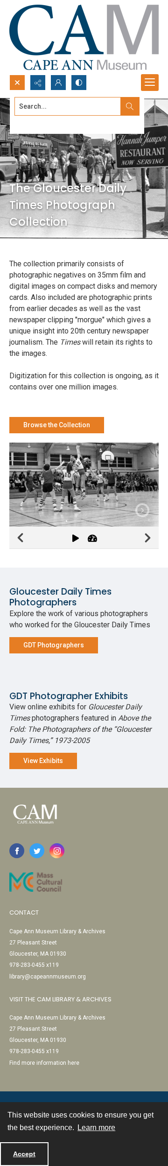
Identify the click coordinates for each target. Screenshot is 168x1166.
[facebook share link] (16, 850)
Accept (24, 1154)
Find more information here (44, 1063)
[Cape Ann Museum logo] (84, 37)
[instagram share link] (56, 850)
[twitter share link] (36, 850)
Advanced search (38, 123)
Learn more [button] (96, 1127)
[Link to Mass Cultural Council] (35, 882)
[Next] (147, 538)
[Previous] (20, 538)
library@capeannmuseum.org (47, 976)
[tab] (84, 485)
